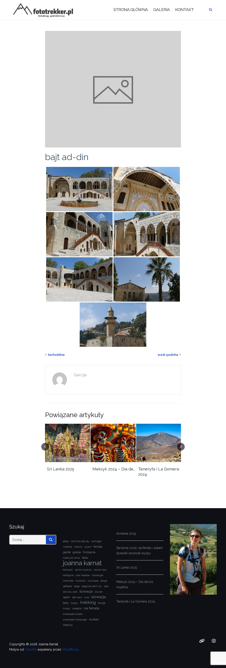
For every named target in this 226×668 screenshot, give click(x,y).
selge (77, 586)
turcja (101, 603)
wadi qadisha (168, 354)
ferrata (98, 546)
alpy (66, 541)
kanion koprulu (83, 569)
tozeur (74, 603)
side (106, 586)
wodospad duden (73, 614)
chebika (67, 546)
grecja (77, 552)
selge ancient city (92, 586)
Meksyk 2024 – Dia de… (68, 469)
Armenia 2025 (126, 533)
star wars (77, 597)
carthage (96, 541)
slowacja (86, 591)
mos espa (93, 580)
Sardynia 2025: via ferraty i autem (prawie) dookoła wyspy (139, 550)
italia (85, 557)
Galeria (161, 9)
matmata (68, 580)
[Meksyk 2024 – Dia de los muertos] (67, 443)
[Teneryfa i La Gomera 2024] (113, 443)
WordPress (70, 649)
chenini (78, 546)
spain (66, 597)
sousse (98, 591)
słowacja (98, 597)
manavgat (97, 575)
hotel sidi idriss (71, 557)
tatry (66, 603)
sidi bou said (70, 591)
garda (67, 552)
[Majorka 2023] (158, 443)
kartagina (68, 575)
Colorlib (31, 649)
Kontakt (184, 9)
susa (86, 597)
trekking (88, 602)
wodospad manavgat (75, 619)
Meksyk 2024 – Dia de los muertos (134, 584)
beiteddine (56, 354)
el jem (88, 546)
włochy (68, 625)
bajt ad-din (67, 157)
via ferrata (91, 608)
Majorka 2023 (150, 469)
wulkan (94, 619)
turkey (66, 608)
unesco (77, 608)
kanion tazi (100, 569)
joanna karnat (82, 563)
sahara (67, 586)
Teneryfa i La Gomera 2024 (113, 472)
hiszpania (89, 552)
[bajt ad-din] (113, 89)
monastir (80, 580)
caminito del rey (80, 541)
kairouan (68, 569)
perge (103, 580)
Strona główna (130, 9)
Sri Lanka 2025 (126, 567)
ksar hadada (83, 575)
